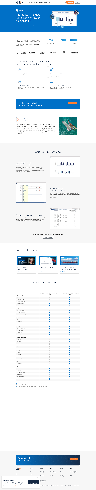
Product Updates (62, 476)
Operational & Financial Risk (44, 473)
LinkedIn (16, 474)
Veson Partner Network (73, 471)
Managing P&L (42, 475)
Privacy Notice (42, 485)
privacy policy (55, 461)
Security (58, 485)
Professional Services (53, 469)
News (60, 478)
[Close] (38, 478)
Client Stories (62, 472)
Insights (31, 472)
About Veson (72, 469)
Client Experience (52, 471)
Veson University (52, 473)
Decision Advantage (73, 472)
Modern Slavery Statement (63, 485)
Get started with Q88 (22, 26)
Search (63, 2)
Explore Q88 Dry (73, 102)
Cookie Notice (47, 485)
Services (40, 2)
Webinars (61, 475)
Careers (71, 473)
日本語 (71, 475)
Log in (31, 26)
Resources (45, 2)
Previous (17, 139)
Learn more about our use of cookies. (12, 485)
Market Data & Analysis (53, 472)
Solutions (35, 2)
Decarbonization (42, 469)
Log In (78, 2)
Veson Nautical (19, 2)
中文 (70, 476)
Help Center (51, 475)
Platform (30, 2)
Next (19, 139)
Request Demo (70, 2)
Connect (31, 470)
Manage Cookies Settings (33, 485)
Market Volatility (42, 471)
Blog (60, 471)
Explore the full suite (48, 237)
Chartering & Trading (43, 476)
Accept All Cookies (33, 480)
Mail (30, 471)
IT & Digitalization (42, 481)
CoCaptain (31, 474)
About (50, 2)
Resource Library (62, 469)
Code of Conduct (70, 485)
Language (65, 2)
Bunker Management (43, 480)
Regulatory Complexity (43, 472)
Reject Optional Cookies (33, 483)
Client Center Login (77, 485)
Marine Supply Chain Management (43, 478)
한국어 (71, 478)
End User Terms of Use (53, 485)
